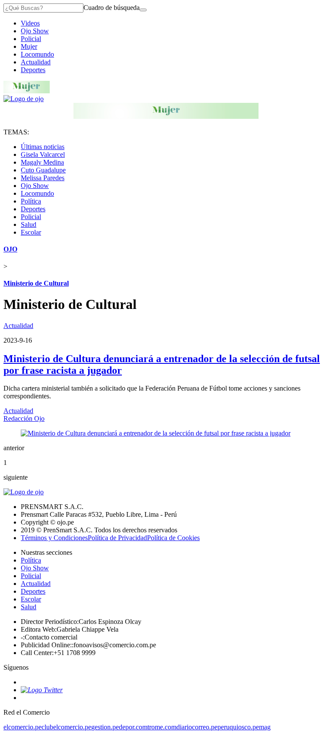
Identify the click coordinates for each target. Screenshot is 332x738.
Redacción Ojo (24, 418)
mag (265, 727)
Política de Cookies (173, 537)
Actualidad (36, 62)
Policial (31, 38)
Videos (30, 23)
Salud (28, 224)
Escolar (31, 232)
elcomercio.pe (22, 727)
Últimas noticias (42, 146)
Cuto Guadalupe (43, 170)
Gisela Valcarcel (43, 154)
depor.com (133, 727)
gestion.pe (105, 727)
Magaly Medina (42, 162)
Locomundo (37, 54)
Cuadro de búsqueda (111, 7)
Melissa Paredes (42, 177)
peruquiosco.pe (238, 727)
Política (31, 201)
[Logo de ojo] (23, 98)
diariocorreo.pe (196, 727)
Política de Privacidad (117, 537)
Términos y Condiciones (54, 537)
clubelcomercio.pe (66, 727)
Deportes (33, 69)
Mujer (29, 46)
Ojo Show (35, 31)
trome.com (161, 727)
